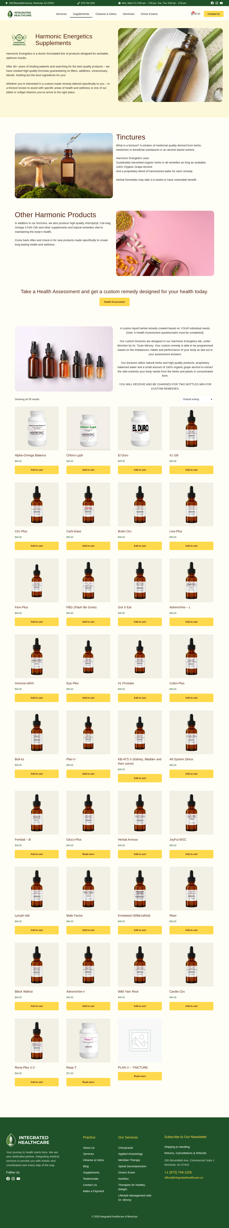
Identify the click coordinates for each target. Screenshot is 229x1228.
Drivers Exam (126, 1172)
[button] (114, 302)
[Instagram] (217, 3)
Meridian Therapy (129, 1160)
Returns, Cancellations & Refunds (185, 1153)
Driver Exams (149, 14)
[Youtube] (221, 3)
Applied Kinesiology (130, 1153)
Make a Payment (93, 1191)
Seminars (129, 14)
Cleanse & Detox (106, 14)
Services (61, 14)
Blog (86, 1166)
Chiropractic (125, 1147)
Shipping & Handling (177, 1146)
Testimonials (90, 1178)
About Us (89, 1147)
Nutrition (123, 1178)
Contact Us (90, 1185)
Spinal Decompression (132, 1166)
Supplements (81, 14)
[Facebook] (212, 3)
